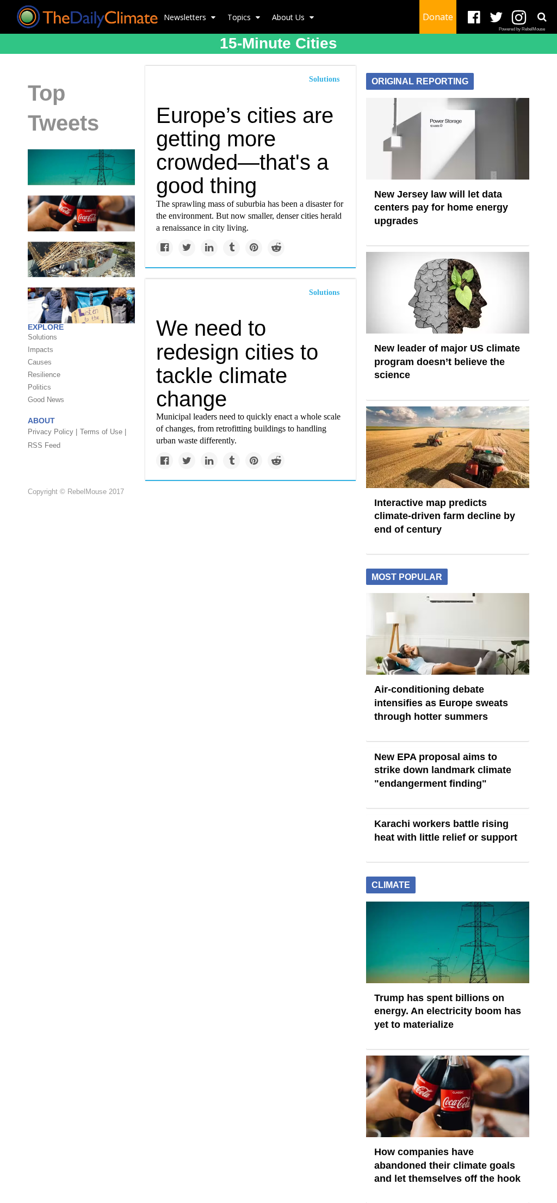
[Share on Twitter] (186, 247)
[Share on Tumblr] (231, 247)
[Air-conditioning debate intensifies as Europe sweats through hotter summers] (447, 633)
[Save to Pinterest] (253, 247)
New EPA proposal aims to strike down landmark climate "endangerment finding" (442, 770)
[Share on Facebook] (164, 247)
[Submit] (541, 17)
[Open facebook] (474, 17)
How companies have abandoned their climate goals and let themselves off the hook (447, 1165)
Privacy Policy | (52, 432)
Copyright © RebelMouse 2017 (76, 492)
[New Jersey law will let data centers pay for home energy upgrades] (447, 137)
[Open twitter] (496, 17)
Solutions (324, 79)
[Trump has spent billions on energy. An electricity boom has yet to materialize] (81, 166)
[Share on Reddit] (276, 247)
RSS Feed (44, 445)
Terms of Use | (103, 432)
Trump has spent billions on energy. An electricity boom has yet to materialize (447, 1011)
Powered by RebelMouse (522, 29)
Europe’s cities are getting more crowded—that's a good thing (244, 150)
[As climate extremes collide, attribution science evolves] (81, 304)
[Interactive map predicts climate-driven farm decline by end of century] (447, 446)
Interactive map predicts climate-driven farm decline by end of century (444, 516)
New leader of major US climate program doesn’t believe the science (447, 361)
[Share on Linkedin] (209, 247)
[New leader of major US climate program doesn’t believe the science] (447, 292)
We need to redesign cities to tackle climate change (237, 363)
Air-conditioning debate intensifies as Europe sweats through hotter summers (441, 702)
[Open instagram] (518, 17)
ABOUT (41, 420)
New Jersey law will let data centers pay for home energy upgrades (441, 207)
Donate (438, 17)
